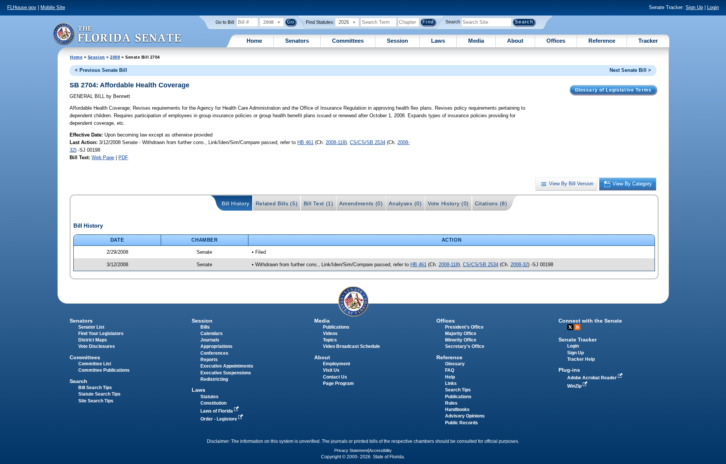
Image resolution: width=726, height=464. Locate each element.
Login (713, 7)
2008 (115, 57)
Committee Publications (104, 370)
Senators (297, 40)
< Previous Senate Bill (101, 70)
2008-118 (335, 142)
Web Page (103, 157)
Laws (438, 40)
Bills (205, 327)
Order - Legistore (219, 419)
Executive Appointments (226, 366)
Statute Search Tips (99, 394)
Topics (330, 340)
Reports (209, 359)
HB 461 (305, 142)
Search (452, 22)
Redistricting (214, 379)
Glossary (455, 364)
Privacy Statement (351, 450)
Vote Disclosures (96, 346)
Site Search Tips (95, 401)
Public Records (461, 423)
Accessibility (380, 450)
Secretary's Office (464, 346)
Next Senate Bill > (630, 70)
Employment (336, 364)
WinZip (575, 386)
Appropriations (216, 346)
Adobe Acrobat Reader (592, 378)
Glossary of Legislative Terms (613, 90)
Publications (336, 327)
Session (397, 40)
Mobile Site (52, 7)
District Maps (92, 340)
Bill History (236, 203)
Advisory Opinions (465, 416)
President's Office (464, 327)
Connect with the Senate (590, 321)
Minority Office (460, 340)
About (515, 40)
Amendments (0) (361, 203)
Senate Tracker (577, 340)
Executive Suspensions (225, 373)
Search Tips (458, 390)
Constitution (213, 403)
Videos (330, 333)
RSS (577, 327)
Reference (601, 40)
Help (450, 377)
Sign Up (694, 7)
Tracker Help (581, 359)
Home (254, 40)
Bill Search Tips (95, 387)
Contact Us (335, 377)
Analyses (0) (405, 203)
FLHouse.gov (21, 7)
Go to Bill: (225, 22)
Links (451, 383)
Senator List (91, 327)
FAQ (449, 370)
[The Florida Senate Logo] (117, 34)
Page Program (338, 383)
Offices (555, 40)
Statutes (209, 396)
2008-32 (519, 264)
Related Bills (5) (277, 203)
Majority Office (460, 333)
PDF (123, 157)
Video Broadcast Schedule (351, 346)
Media (476, 40)
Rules (451, 403)
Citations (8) (491, 203)
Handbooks (457, 409)
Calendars (211, 333)
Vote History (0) (448, 203)
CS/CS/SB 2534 (367, 142)
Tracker (648, 40)
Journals (209, 340)
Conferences (214, 353)
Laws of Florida (217, 411)
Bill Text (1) (319, 203)
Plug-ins (569, 370)
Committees (348, 40)
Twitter (570, 327)
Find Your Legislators (101, 333)
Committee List (94, 364)
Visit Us (331, 370)
